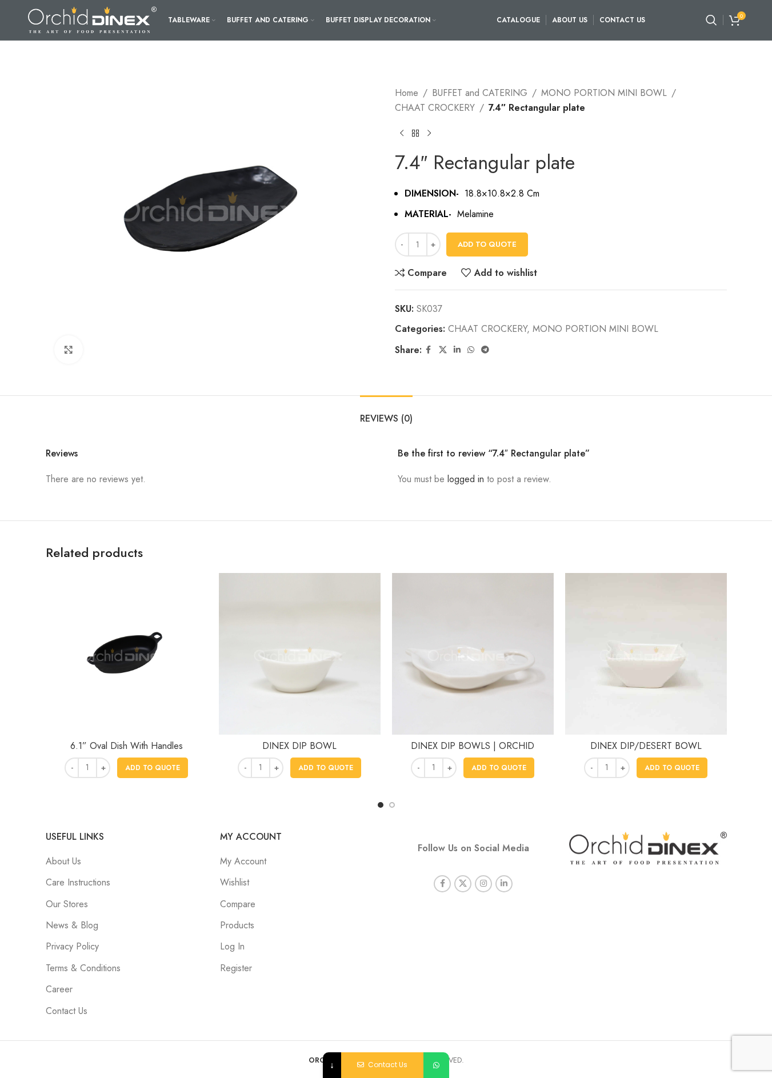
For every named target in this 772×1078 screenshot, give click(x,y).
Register (236, 968)
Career (59, 989)
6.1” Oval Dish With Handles (126, 745)
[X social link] (442, 350)
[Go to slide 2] (392, 805)
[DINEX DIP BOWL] (300, 654)
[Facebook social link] (428, 350)
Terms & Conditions (83, 968)
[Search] (711, 20)
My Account (243, 861)
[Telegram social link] (485, 350)
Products (237, 925)
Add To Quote (487, 244)
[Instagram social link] (483, 883)
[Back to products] (415, 133)
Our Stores (67, 904)
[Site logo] (92, 19)
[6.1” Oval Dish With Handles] (126, 654)
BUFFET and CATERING (479, 92)
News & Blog (72, 925)
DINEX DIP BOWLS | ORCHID (472, 745)
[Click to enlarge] (68, 349)
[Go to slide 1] (380, 805)
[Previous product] (402, 133)
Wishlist (234, 882)
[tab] (386, 412)
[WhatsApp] (436, 1065)
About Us (63, 861)
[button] (152, 768)
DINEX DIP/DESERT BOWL (646, 745)
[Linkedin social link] (457, 350)
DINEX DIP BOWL (299, 745)
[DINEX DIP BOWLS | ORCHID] (473, 654)
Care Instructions (78, 882)
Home (406, 92)
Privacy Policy (72, 946)
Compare (237, 904)
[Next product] (429, 133)
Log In (232, 946)
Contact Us (66, 1010)
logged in (465, 479)
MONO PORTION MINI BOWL (604, 92)
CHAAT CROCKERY (435, 107)
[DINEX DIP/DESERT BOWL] (646, 654)
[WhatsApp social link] (471, 350)
